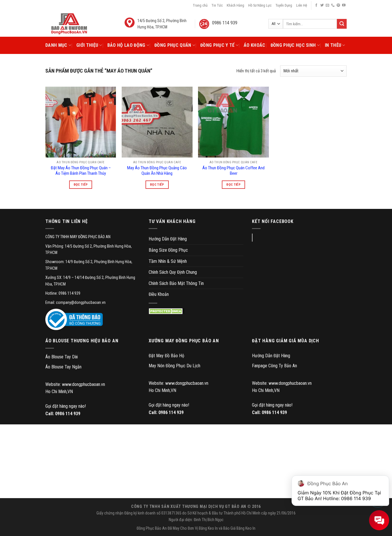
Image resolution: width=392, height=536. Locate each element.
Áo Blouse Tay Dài (61, 357)
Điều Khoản (159, 294)
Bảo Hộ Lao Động (126, 45)
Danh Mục (56, 45)
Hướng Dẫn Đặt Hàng (168, 239)
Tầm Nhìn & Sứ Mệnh (168, 261)
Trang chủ (200, 5)
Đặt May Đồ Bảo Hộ (166, 355)
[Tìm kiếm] (342, 24)
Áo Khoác (254, 45)
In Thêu (333, 45)
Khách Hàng (235, 5)
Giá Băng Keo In (242, 528)
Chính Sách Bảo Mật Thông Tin (176, 283)
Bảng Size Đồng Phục (168, 250)
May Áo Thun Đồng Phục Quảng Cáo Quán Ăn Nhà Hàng (157, 170)
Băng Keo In (208, 528)
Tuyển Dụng (283, 5)
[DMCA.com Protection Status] (167, 311)
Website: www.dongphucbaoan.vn (75, 384)
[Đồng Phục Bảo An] (69, 24)
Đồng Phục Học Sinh (293, 45)
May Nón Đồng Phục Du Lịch (174, 365)
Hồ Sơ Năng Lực (259, 5)
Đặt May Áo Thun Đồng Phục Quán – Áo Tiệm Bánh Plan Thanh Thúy (81, 170)
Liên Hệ (301, 5)
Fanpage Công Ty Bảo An (274, 365)
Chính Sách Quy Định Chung (173, 272)
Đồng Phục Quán (172, 45)
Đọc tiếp (81, 184)
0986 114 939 (67, 413)
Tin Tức (217, 5)
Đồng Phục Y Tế (217, 45)
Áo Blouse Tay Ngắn (63, 367)
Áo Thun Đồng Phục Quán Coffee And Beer (233, 170)
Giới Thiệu (87, 45)
